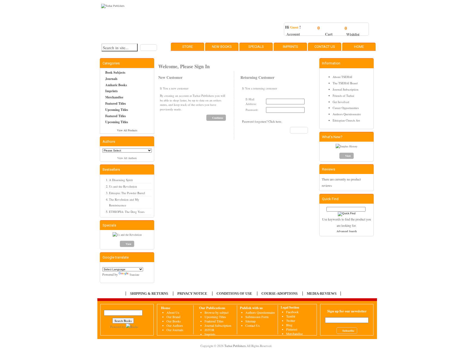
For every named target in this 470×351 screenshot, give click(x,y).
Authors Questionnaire (347, 114)
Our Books (173, 321)
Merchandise (114, 97)
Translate (134, 275)
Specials (256, 47)
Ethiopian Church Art (346, 120)
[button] (148, 47)
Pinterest (291, 329)
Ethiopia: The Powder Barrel (127, 193)
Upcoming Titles (116, 109)
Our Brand (173, 317)
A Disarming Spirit (121, 180)
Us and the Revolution (123, 186)
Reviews (328, 169)
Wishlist (353, 34)
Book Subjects (115, 72)
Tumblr (290, 316)
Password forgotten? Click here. (262, 121)
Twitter (290, 320)
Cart (329, 34)
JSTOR (209, 330)
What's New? (332, 137)
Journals (111, 78)
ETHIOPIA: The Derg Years (126, 212)
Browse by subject (216, 312)
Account (293, 34)
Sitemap (250, 321)
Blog (289, 325)
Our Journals (174, 330)
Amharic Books (116, 85)
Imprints (290, 47)
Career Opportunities (346, 108)
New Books (222, 47)
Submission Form (256, 317)
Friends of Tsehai (343, 96)
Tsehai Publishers (235, 346)
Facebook (292, 312)
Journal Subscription (345, 89)
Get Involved (341, 102)
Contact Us (324, 47)
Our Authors (174, 325)
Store (187, 47)
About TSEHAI (342, 77)
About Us (172, 312)
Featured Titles (115, 103)
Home (359, 47)
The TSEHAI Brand (345, 83)
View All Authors (127, 158)
